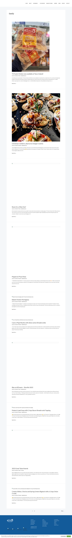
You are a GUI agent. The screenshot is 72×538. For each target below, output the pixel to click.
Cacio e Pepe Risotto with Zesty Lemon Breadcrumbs (29, 323)
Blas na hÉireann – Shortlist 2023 (22, 387)
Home (26, 3)
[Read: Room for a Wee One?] (36, 183)
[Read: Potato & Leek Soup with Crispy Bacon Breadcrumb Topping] (22, 407)
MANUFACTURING (56, 520)
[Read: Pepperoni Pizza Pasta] (36, 250)
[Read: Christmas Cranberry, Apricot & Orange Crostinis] (36, 117)
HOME (43, 519)
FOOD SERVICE (56, 519)
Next (62, 510)
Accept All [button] (68, 536)
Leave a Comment (15, 75)
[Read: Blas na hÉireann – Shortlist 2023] (35, 363)
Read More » (14, 83)
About (30, 3)
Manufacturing (49, 3)
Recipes (63, 3)
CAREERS (55, 521)
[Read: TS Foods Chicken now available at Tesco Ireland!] (30, 46)
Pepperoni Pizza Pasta (19, 277)
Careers (55, 3)
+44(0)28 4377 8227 (34, 526)
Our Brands (35, 3)
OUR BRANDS (44, 521)
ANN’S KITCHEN (44, 526)
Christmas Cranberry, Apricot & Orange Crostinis (27, 144)
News (59, 3)
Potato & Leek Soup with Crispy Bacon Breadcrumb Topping (31, 410)
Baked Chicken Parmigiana (20, 300)
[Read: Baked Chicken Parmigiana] (22, 296)
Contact (68, 3)
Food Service (42, 3)
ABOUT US (43, 520)
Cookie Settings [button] (63, 536)
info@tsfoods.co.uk (34, 527)
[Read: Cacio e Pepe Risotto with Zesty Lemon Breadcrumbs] (22, 319)
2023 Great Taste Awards (20, 468)
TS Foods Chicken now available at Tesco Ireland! (27, 74)
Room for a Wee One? (19, 207)
